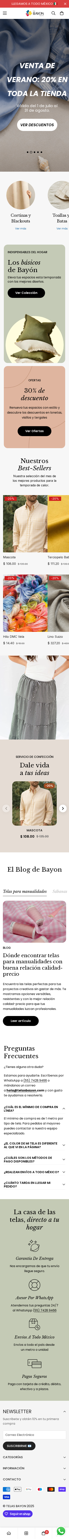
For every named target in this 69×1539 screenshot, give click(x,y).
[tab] (25, 892)
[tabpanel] (34, 963)
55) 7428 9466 (45, 1310)
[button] (61, 13)
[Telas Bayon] (34, 13)
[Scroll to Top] (62, 1519)
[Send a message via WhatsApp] (61, 1531)
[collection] (26, 1533)
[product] (9, 1533)
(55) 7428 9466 (35, 1080)
